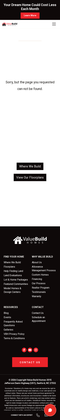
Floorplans (9, 266)
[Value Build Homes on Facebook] (24, 350)
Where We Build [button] (30, 166)
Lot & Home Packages (16, 279)
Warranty (36, 296)
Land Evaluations (13, 275)
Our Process (38, 283)
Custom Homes (40, 274)
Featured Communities (16, 284)
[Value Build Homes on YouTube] (30, 350)
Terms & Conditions (14, 338)
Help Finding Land (13, 271)
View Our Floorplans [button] (30, 177)
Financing (37, 279)
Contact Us (38, 313)
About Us (37, 262)
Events (7, 317)
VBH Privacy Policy (14, 334)
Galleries (8, 329)
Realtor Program (40, 287)
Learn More (30, 15)
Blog (6, 313)
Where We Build (12, 262)
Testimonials (39, 292)
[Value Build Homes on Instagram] (36, 350)
